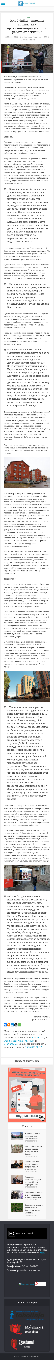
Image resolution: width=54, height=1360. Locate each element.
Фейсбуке (29, 1040)
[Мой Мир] (12, 1024)
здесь (42, 1252)
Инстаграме (11, 1043)
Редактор (37, 37)
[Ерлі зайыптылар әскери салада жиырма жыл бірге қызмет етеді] (18, 1149)
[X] (15, 1024)
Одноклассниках (13, 1040)
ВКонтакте (38, 1037)
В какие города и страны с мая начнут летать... (33, 1136)
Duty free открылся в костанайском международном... (34, 1195)
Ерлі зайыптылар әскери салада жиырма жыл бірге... (33, 1150)
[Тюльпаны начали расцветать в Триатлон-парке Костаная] (18, 1207)
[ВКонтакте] (5, 1024)
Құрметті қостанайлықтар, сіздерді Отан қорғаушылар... (33, 1181)
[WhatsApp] (19, 1024)
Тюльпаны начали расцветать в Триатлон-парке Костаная (34, 1209)
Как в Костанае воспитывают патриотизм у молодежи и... (32, 1165)
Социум (27, 17)
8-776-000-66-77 (33, 1047)
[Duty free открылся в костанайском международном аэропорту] (18, 1195)
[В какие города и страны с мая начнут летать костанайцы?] (18, 1136)
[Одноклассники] (8, 1024)
